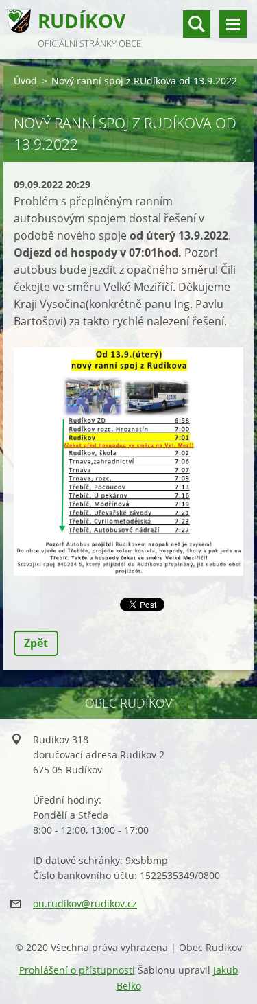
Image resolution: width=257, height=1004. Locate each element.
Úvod (25, 80)
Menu (233, 24)
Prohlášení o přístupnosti (77, 970)
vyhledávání (196, 24)
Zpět (36, 643)
